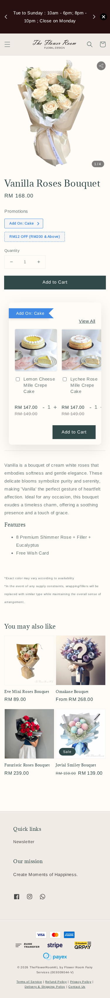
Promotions (16, 211)
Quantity (12, 250)
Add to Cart (55, 281)
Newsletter (24, 841)
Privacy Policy (81, 981)
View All (87, 321)
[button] (7, 44)
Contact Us (76, 986)
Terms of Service (29, 981)
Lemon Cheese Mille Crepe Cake (39, 385)
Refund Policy (56, 981)
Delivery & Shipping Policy (45, 986)
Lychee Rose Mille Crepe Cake (84, 385)
